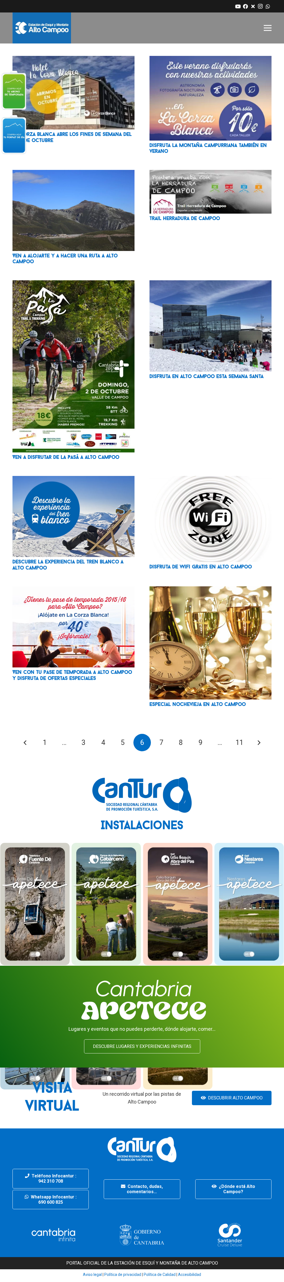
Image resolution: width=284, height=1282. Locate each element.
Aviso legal (92, 1274)
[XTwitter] (253, 6)
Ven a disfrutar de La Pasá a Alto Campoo (65, 457)
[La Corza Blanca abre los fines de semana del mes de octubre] (73, 60)
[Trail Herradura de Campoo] (210, 174)
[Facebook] (245, 6)
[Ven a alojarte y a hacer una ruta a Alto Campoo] (73, 174)
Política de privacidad (122, 1274)
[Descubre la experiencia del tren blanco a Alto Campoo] (73, 480)
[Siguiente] (259, 742)
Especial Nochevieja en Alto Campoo (197, 704)
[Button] (14, 90)
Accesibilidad (189, 1274)
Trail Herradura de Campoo (184, 218)
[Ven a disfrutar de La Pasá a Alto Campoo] (73, 284)
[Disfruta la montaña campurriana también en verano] (210, 60)
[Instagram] (260, 6)
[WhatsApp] (268, 6)
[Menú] (268, 28)
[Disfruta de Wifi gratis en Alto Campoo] (210, 480)
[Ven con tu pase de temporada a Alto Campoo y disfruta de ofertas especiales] (73, 590)
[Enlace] (41, 27)
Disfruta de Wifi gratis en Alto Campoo (200, 567)
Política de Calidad (160, 1274)
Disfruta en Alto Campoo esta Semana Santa (206, 376)
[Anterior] (25, 742)
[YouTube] (238, 6)
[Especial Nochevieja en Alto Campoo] (210, 590)
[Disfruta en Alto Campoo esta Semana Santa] (210, 284)
